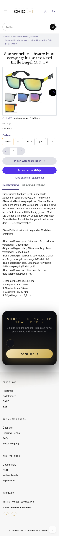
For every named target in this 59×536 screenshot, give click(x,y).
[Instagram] (14, 515)
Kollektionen (9, 396)
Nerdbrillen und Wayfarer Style (25, 37)
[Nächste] (53, 92)
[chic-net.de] (24, 11)
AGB (5, 470)
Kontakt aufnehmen (21, 507)
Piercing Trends (11, 433)
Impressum (9, 480)
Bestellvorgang (11, 443)
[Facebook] (6, 515)
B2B (5, 406)
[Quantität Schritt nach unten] (6, 151)
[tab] (12, 186)
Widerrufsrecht (10, 475)
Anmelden (28, 354)
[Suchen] (53, 27)
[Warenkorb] (53, 12)
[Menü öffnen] (5, 12)
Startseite (6, 37)
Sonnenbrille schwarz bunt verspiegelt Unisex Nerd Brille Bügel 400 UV (28, 42)
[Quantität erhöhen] (21, 151)
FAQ (5, 438)
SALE (6, 401)
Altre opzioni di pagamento (29, 178)
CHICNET (7, 118)
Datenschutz (9, 464)
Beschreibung (10, 185)
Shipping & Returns (33, 185)
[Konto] (45, 12)
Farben (6, 135)
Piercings (8, 391)
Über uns (8, 427)
